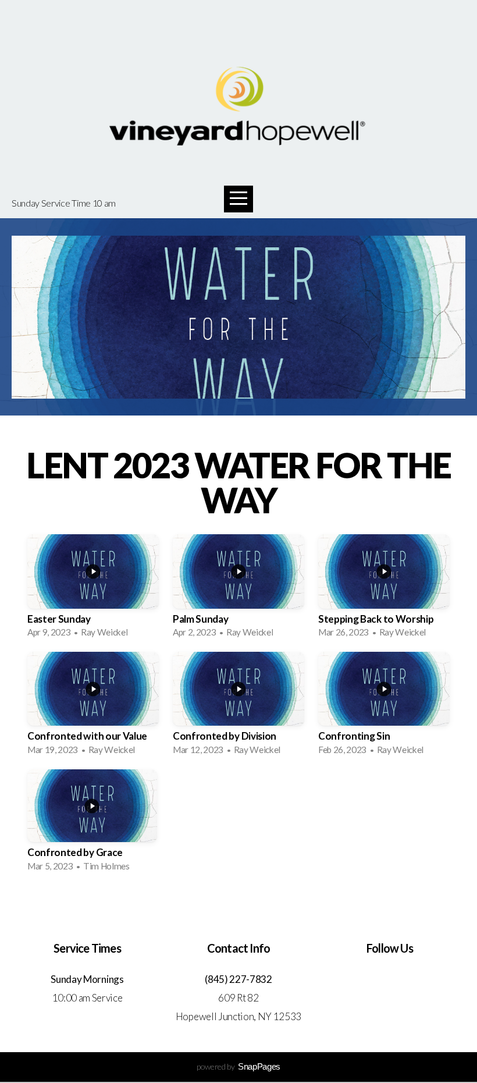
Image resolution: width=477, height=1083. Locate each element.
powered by (238, 1066)
